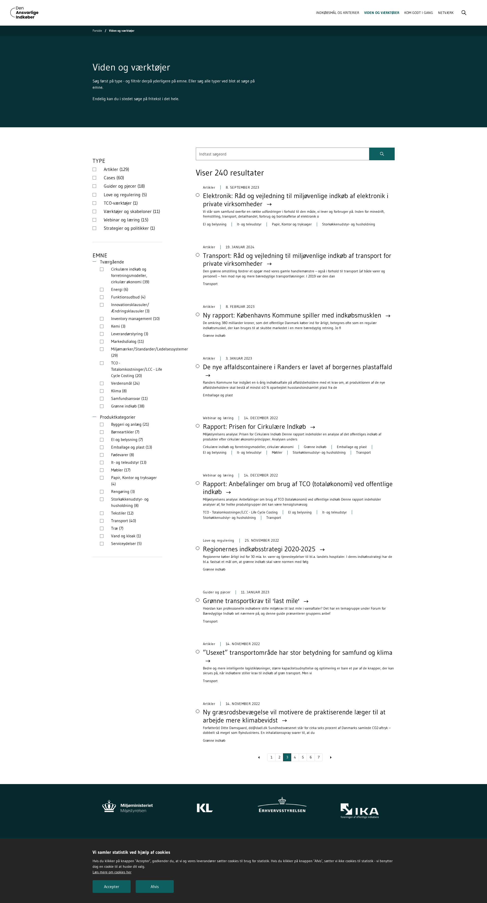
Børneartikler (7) (125, 431)
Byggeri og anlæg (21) (130, 424)
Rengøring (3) (123, 491)
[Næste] (331, 757)
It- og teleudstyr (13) (129, 462)
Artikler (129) (116, 169)
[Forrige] (259, 757)
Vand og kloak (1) (126, 535)
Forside (97, 30)
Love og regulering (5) (125, 195)
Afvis (155, 886)
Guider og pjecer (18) (124, 186)
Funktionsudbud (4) (128, 296)
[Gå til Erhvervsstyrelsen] (282, 805)
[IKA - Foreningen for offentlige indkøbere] (359, 811)
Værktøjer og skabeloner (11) (132, 211)
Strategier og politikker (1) (129, 228)
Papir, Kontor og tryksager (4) (134, 480)
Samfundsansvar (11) (129, 398)
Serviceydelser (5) (126, 543)
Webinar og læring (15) (126, 220)
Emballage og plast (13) (131, 447)
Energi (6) (119, 289)
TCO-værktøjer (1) (121, 203)
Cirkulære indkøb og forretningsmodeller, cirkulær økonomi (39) (130, 275)
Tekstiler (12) (122, 513)
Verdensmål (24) (125, 383)
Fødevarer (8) (122, 454)
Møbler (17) (121, 469)
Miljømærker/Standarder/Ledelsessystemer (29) (149, 352)
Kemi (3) (118, 326)
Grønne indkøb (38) (128, 406)
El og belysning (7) (127, 439)
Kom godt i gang (418, 12)
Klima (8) (119, 390)
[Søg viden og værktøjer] (382, 154)
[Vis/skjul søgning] (464, 12)
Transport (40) (123, 520)
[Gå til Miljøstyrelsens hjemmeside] (127, 805)
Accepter (111, 886)
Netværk (446, 12)
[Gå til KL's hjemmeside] (205, 805)
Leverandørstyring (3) (129, 333)
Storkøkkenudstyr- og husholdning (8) (130, 502)
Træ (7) (117, 528)
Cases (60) (114, 178)
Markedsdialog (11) (127, 341)
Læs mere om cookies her (112, 872)
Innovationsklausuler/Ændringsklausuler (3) (130, 307)
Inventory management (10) (135, 318)
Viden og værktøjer (381, 12)
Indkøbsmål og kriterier (337, 12)
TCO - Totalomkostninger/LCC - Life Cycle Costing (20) (136, 369)
